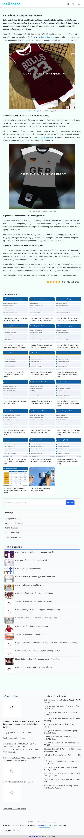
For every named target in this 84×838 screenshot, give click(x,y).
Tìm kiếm (70, 503)
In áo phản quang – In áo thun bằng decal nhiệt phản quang (37, 610)
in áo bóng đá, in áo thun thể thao (28, 568)
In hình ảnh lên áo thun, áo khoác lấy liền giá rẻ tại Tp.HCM (37, 651)
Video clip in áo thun (13, 537)
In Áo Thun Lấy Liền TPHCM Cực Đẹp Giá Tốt (32, 560)
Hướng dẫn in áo (11, 528)
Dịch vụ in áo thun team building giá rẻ (30, 634)
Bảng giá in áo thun (12, 518)
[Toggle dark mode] (73, 4)
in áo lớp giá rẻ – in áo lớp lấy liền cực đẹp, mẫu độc (34, 552)
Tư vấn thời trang (11, 532)
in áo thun (7, 721)
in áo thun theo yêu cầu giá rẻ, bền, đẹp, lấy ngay (34, 667)
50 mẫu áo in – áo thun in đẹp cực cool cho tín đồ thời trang (37, 659)
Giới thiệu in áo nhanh (13, 523)
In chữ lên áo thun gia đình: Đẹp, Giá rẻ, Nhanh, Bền (35, 577)
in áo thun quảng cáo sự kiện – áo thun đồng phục (34, 593)
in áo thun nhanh (20, 721)
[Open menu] (79, 4)
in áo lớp (31, 721)
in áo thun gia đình (20, 724)
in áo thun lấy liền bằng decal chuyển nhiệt (31, 626)
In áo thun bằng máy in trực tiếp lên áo (29, 585)
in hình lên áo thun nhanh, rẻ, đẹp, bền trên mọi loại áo (36, 618)
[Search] (68, 4)
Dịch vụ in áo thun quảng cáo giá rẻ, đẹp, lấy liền (33, 601)
